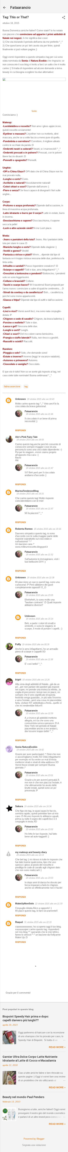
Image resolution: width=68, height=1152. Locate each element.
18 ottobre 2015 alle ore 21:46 (39, 414)
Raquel (19, 922)
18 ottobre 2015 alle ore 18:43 (40, 399)
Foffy (18, 644)
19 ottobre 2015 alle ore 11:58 (39, 659)
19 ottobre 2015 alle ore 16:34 (37, 806)
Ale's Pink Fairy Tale (26, 437)
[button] (63, 18)
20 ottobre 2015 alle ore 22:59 (39, 713)
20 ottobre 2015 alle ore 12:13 (30, 855)
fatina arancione (12, 386)
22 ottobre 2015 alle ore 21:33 (48, 903)
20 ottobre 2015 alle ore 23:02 (39, 829)
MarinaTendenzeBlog (27, 491)
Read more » (57, 1047)
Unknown (20, 399)
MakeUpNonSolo (24, 903)
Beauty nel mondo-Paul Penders (23, 1097)
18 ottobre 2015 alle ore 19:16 (47, 529)
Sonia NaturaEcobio (26, 747)
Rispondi (20, 430)
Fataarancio (20, 7)
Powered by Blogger (34, 1138)
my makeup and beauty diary (31, 852)
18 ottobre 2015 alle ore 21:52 (39, 554)
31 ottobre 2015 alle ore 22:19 (37, 922)
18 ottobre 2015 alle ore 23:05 (39, 595)
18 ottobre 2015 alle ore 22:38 (40, 577)
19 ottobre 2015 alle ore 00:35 (35, 644)
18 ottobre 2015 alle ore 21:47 (39, 468)
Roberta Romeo (24, 528)
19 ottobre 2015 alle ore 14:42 (30, 750)
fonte (34, 111)
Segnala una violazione (34, 1145)
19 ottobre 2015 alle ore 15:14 (39, 619)
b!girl (18, 679)
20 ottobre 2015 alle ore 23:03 (39, 878)
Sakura (19, 806)
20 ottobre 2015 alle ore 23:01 (39, 775)
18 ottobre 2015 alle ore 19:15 (30, 494)
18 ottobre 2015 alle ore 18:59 (30, 440)
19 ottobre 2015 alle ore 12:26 (35, 680)
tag (26, 386)
